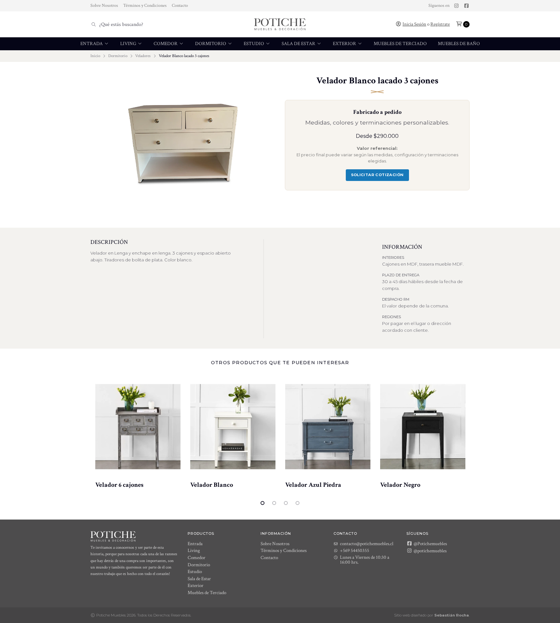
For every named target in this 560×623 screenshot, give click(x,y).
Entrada (92, 44)
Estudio (254, 44)
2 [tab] (274, 503)
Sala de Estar (299, 44)
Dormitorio (211, 44)
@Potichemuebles (430, 543)
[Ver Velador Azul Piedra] (327, 427)
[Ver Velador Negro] (422, 427)
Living (128, 44)
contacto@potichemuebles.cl (366, 543)
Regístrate (440, 24)
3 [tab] (286, 503)
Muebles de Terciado (400, 44)
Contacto (180, 5)
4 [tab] (297, 503)
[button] (463, 24)
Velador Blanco (211, 485)
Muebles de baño (459, 44)
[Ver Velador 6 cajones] (138, 427)
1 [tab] (262, 503)
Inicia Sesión (414, 24)
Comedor (166, 44)
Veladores (143, 56)
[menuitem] (95, 43)
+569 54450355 (354, 550)
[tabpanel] (137, 432)
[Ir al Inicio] (280, 24)
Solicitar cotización (377, 175)
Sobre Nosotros (104, 5)
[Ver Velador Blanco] (232, 427)
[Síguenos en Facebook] (466, 6)
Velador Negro (400, 485)
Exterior (345, 44)
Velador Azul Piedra (313, 485)
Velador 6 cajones (119, 485)
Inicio (95, 56)
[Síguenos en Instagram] (456, 6)
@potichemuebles (430, 550)
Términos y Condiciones (145, 5)
